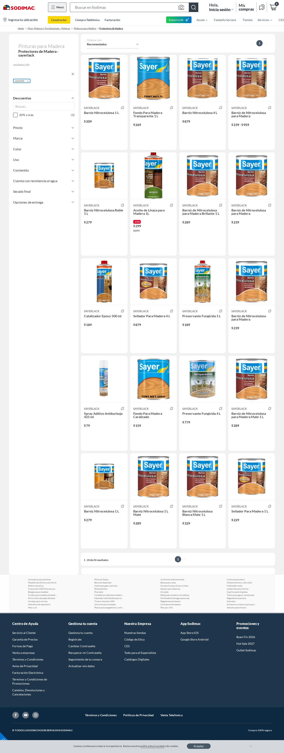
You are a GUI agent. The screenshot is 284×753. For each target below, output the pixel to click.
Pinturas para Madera (85, 28)
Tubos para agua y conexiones (240, 595)
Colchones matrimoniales (172, 579)
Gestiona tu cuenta (80, 632)
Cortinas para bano (236, 579)
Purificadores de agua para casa (175, 598)
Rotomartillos (100, 589)
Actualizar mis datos (81, 666)
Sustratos (231, 601)
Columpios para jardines (39, 579)
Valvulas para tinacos (236, 607)
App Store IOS (189, 632)
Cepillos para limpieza (237, 592)
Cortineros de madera (171, 604)
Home (21, 28)
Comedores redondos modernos (108, 595)
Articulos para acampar (105, 604)
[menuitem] (199, 19)
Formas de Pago (22, 646)
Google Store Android (194, 639)
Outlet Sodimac (246, 650)
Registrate (74, 639)
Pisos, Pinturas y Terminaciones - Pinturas (49, 28)
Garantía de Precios (25, 639)
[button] (134, 7)
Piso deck (98, 592)
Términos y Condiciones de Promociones (29, 681)
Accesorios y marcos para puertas (241, 604)
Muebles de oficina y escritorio (42, 582)
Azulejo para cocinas (37, 601)
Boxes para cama (168, 582)
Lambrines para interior (238, 589)
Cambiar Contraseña (81, 646)
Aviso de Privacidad (25, 666)
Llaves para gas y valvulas (105, 585)
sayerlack (20, 81)
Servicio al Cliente (24, 632)
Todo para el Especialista (140, 652)
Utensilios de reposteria (39, 604)
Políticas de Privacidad (138, 715)
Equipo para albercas (170, 589)
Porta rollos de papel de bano (41, 598)
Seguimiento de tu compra (85, 659)
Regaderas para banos (170, 601)
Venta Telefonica (172, 715)
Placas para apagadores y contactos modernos (108, 607)
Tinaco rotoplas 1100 (104, 601)
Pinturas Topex (101, 579)
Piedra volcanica (35, 585)
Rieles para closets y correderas (175, 595)
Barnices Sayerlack (102, 582)
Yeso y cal (32, 607)
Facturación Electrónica (27, 672)
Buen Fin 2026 (245, 637)
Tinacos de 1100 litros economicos (42, 589)
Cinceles (164, 592)
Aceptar (199, 746)
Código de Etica (134, 639)
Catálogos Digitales (136, 659)
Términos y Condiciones (27, 659)
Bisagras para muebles (38, 592)
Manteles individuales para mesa (108, 598)
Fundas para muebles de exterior (42, 595)
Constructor (59, 20)
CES (127, 646)
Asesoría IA (176, 20)
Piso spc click (167, 607)
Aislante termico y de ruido (239, 582)
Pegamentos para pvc (236, 598)
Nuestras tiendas (135, 632)
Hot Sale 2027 (245, 643)
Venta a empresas (23, 652)
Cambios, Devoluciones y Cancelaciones (28, 692)
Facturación (112, 20)
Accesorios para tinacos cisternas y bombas (175, 585)
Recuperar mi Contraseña (84, 652)
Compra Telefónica (87, 20)
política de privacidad (152, 746)
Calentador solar (234, 585)
